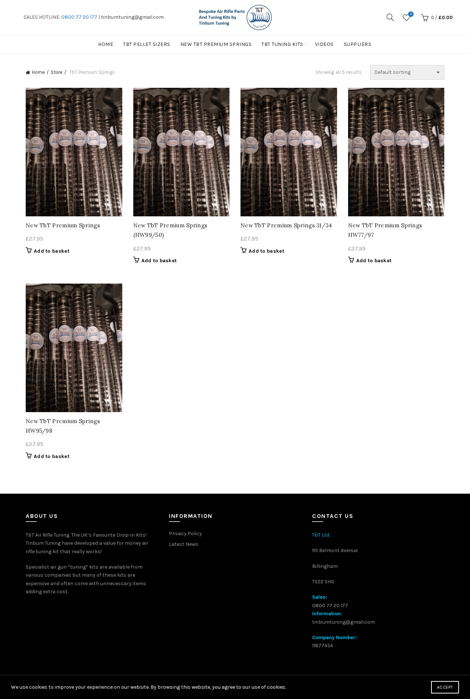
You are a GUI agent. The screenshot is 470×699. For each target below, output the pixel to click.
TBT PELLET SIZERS (146, 44)
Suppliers (358, 44)
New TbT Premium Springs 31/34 (286, 225)
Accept (445, 687)
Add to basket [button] (51, 251)
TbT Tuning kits (282, 44)
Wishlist (411, 14)
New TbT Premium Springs (216, 44)
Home (105, 44)
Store (56, 72)
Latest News (183, 544)
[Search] (390, 17)
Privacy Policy (185, 533)
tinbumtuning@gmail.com (132, 17)
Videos (324, 44)
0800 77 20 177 (79, 17)
